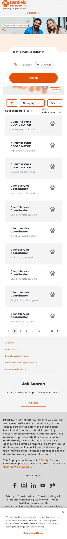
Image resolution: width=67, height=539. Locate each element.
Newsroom (10, 349)
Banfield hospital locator (17, 356)
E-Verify (43, 460)
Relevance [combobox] (48, 112)
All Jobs (33, 402)
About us (9, 343)
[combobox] (30, 52)
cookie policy (29, 523)
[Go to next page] (57, 331)
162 (51, 331)
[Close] (63, 512)
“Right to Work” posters (17, 467)
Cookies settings (33, 533)
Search (32, 13)
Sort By (45, 109)
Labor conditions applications (19, 362)
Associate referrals (14, 369)
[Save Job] (53, 123)
